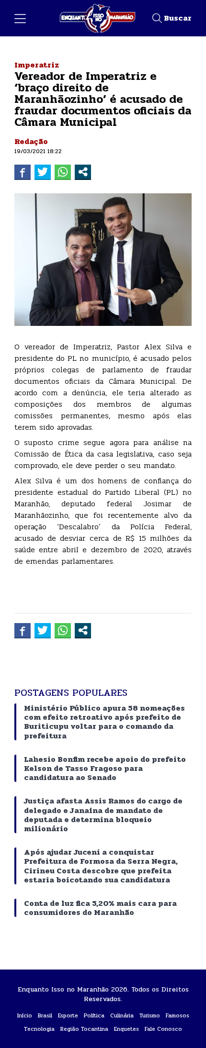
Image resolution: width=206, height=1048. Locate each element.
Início (24, 1015)
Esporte (68, 1015)
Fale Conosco (163, 1029)
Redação (31, 141)
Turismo (149, 1015)
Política (94, 1015)
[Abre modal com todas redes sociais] (83, 172)
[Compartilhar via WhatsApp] (63, 172)
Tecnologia (39, 1029)
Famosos (177, 1015)
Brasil (45, 1015)
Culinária (122, 1015)
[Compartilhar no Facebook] (22, 172)
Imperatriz (36, 65)
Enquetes (126, 1029)
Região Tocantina (84, 1029)
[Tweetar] (42, 172)
